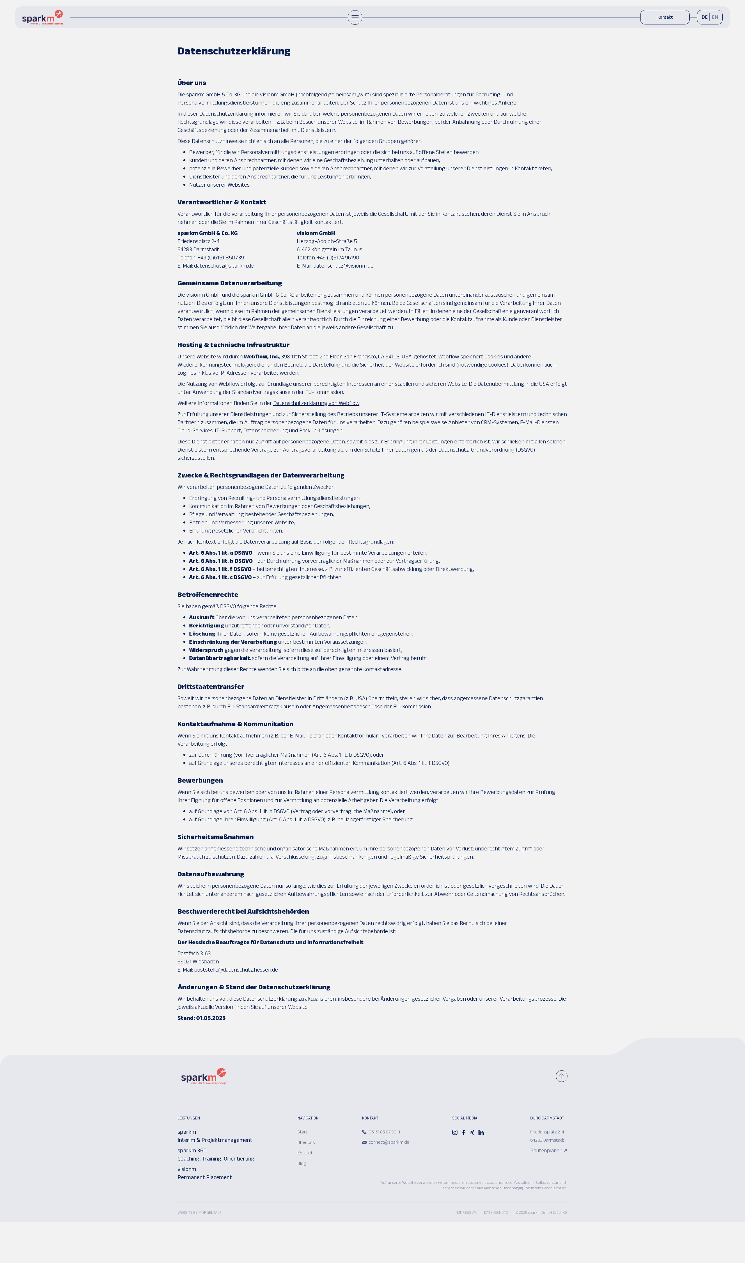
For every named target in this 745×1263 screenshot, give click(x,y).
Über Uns (306, 1143)
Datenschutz (496, 1213)
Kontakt (665, 18)
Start (302, 1133)
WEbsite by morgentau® (199, 1213)
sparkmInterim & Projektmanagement (215, 1137)
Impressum (466, 1213)
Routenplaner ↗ (548, 1151)
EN (715, 18)
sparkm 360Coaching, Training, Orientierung (216, 1155)
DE (705, 18)
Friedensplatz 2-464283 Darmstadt (547, 1137)
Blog (301, 1164)
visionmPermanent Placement (205, 1174)
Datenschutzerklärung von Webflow (316, 404)
